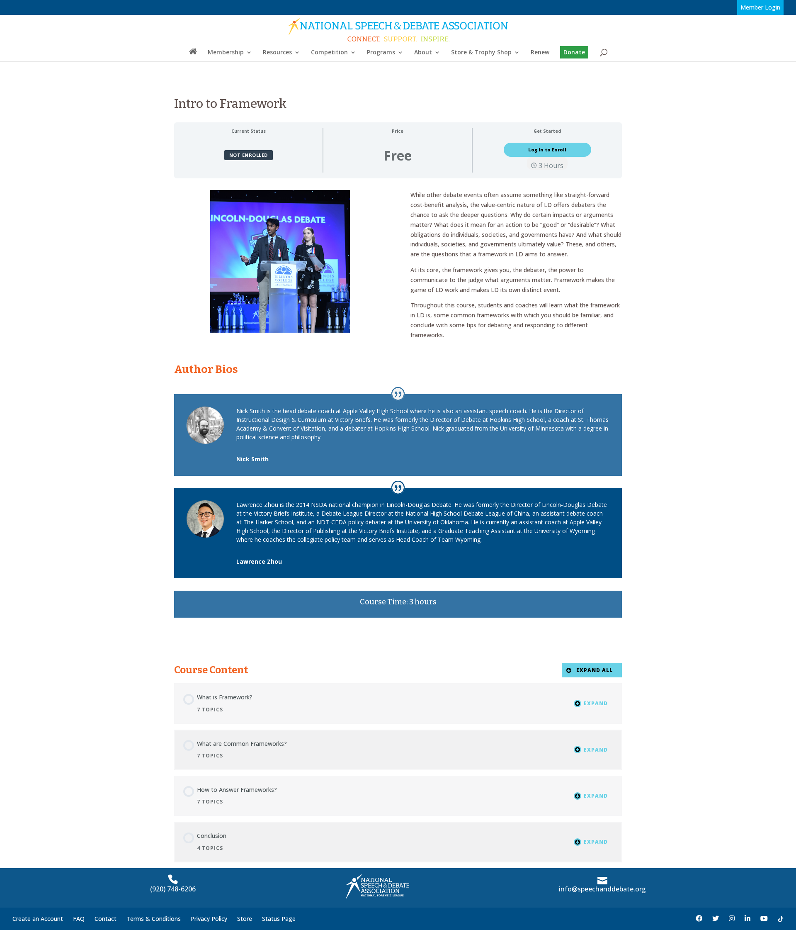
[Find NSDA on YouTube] (764, 919)
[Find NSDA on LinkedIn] (747, 919)
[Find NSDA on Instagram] (732, 919)
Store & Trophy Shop (481, 52)
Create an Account (37, 919)
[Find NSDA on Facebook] (699, 919)
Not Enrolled (248, 155)
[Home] (193, 54)
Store (244, 919)
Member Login (760, 7)
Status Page (279, 919)
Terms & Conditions (153, 919)
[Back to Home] (399, 30)
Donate (574, 52)
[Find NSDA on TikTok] (781, 919)
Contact (105, 919)
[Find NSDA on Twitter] (715, 919)
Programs (381, 52)
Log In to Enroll (547, 150)
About (423, 52)
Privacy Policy (209, 919)
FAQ (79, 919)
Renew (540, 52)
